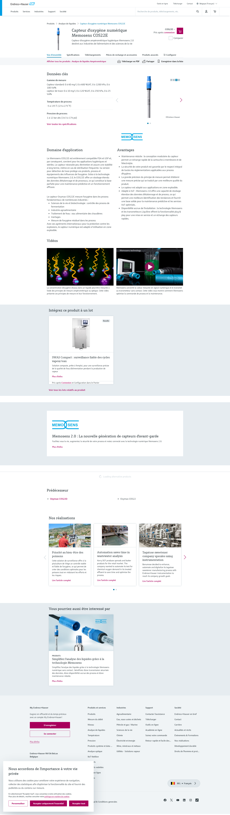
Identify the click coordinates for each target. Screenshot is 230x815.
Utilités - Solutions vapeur (128, 751)
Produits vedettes (96, 767)
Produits (51, 23)
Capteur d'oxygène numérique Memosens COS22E (102, 23)
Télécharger (177, 3)
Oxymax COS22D (58, 498)
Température (93, 735)
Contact (190, 3)
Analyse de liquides (67, 23)
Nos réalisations (181, 740)
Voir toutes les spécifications (61, 124)
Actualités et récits (182, 730)
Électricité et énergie (126, 740)
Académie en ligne (153, 730)
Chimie (120, 735)
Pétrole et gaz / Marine (127, 724)
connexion (169, 32)
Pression (92, 740)
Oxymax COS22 (128, 498)
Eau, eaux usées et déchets (129, 719)
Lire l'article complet (61, 580)
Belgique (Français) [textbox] (207, 3)
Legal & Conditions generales (104, 801)
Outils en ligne (162, 3)
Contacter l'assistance (155, 714)
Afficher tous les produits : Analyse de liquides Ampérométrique (76, 61)
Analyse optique (95, 751)
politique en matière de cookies (56, 796)
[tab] (55, 55)
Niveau (91, 724)
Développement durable (185, 746)
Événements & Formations (186, 735)
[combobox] (208, 3)
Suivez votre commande (156, 735)
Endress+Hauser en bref (185, 714)
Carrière (178, 724)
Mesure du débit (95, 719)
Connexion (66, 382)
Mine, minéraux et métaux (129, 746)
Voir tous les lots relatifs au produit (67, 389)
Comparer (178, 38)
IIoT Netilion (93, 756)
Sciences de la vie (124, 730)
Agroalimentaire (124, 714)
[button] (50, 725)
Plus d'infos (57, 376)
